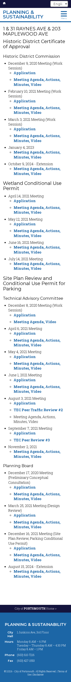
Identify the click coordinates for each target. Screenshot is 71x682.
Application (25, 72)
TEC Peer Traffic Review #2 (38, 409)
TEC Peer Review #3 (32, 440)
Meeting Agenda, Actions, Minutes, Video (37, 82)
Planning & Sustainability (35, 624)
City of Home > (36, 608)
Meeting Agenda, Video (35, 321)
